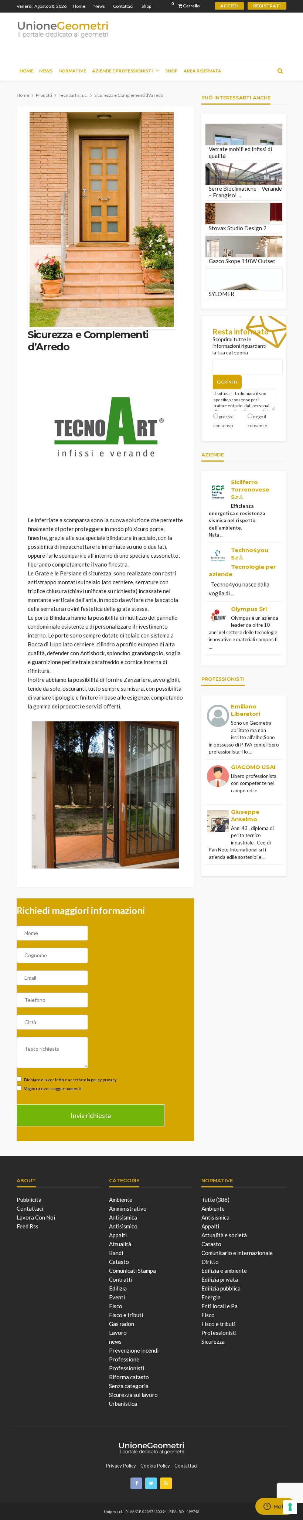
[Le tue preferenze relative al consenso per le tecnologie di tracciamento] (290, 1507)
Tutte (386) (215, 1199)
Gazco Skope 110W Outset (242, 261)
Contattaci (123, 6)
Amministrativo (128, 1208)
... (222, 535)
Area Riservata (202, 71)
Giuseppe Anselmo (245, 815)
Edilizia (118, 1288)
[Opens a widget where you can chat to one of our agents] (275, 1507)
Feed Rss (27, 1226)
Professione (124, 1359)
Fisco (115, 1306)
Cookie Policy (155, 1466)
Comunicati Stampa (132, 1270)
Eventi (117, 1297)
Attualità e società (224, 1235)
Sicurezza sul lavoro (133, 1394)
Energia (211, 1297)
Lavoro (118, 1332)
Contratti (120, 1279)
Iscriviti (227, 382)
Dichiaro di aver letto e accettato (70, 1079)
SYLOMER (221, 293)
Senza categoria (129, 1386)
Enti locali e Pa (219, 1306)
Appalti (118, 1235)
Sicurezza (213, 1341)
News (99, 6)
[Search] (280, 70)
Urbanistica (123, 1403)
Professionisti (126, 1368)
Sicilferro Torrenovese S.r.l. (250, 489)
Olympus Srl (249, 608)
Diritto (210, 1261)
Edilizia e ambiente (224, 1270)
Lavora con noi (36, 1217)
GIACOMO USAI (253, 767)
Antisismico (123, 1226)
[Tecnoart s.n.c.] (109, 426)
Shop (146, 6)
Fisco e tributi (126, 1315)
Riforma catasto (129, 1377)
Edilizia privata (219, 1279)
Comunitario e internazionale (237, 1252)
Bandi (116, 1252)
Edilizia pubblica (221, 1288)
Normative (72, 71)
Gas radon (121, 1323)
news (115, 1341)
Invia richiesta (91, 1115)
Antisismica (123, 1217)
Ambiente (120, 1199)
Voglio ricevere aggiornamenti (52, 1088)
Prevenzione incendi (134, 1350)
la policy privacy (102, 1079)
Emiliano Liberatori (245, 710)
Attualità (120, 1244)
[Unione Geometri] (63, 29)
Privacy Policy (121, 1466)
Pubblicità (29, 1199)
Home (79, 6)
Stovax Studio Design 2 (237, 228)
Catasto (119, 1261)
